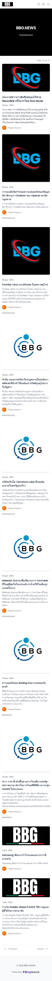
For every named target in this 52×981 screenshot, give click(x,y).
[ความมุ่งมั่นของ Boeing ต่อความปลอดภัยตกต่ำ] (26, 649)
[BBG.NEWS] (7, 4)
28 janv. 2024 (7, 280)
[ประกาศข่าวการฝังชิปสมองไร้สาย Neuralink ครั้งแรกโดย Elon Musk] (26, 77)
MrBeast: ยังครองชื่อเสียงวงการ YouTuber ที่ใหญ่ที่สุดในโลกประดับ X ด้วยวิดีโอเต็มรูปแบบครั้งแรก (25, 584)
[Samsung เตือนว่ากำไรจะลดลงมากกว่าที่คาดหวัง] (26, 835)
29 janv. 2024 (7, 187)
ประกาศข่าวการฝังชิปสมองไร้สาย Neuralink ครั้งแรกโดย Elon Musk (22, 99)
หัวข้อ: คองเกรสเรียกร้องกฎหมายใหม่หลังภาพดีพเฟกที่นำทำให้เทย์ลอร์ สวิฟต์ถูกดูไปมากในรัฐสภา (25, 383)
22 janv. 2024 (7, 477)
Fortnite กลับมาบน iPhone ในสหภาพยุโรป (25, 284)
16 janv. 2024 (7, 576)
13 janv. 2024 (7, 777)
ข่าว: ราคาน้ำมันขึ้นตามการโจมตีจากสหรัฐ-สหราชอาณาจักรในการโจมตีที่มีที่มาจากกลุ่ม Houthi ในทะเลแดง (26, 785)
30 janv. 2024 (7, 105)
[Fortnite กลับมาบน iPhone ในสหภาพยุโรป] (26, 251)
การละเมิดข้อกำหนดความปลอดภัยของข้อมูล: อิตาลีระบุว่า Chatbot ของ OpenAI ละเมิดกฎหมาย (26, 195)
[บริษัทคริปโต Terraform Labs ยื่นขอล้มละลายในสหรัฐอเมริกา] (26, 448)
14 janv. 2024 (7, 678)
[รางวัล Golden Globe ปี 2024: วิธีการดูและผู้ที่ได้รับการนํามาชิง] (26, 887)
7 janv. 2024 (7, 902)
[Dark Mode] (43, 4)
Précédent (13, 949)
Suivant (40, 949)
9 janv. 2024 (7, 850)
